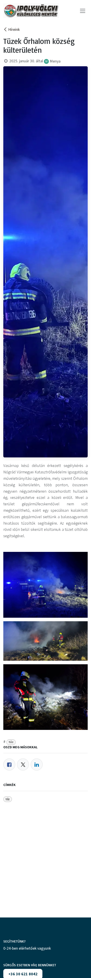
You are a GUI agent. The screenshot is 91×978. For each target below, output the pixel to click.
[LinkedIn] (37, 764)
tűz (11, 742)
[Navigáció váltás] (83, 10)
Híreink (14, 29)
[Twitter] (23, 764)
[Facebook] (9, 764)
